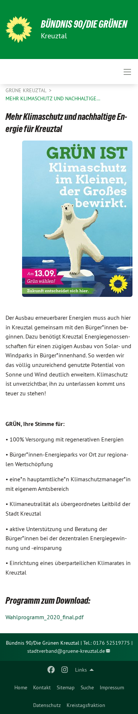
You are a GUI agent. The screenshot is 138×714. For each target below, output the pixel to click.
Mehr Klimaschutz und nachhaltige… (53, 98)
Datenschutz (47, 705)
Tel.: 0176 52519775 (106, 643)
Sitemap (66, 687)
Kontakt (42, 687)
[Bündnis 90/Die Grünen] (19, 29)
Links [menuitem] (81, 669)
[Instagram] (64, 670)
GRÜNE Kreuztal (26, 90)
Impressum (112, 687)
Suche (87, 687)
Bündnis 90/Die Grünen (84, 24)
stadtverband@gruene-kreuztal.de (66, 651)
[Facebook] (51, 670)
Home (20, 687)
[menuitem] (20, 687)
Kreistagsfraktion (86, 705)
